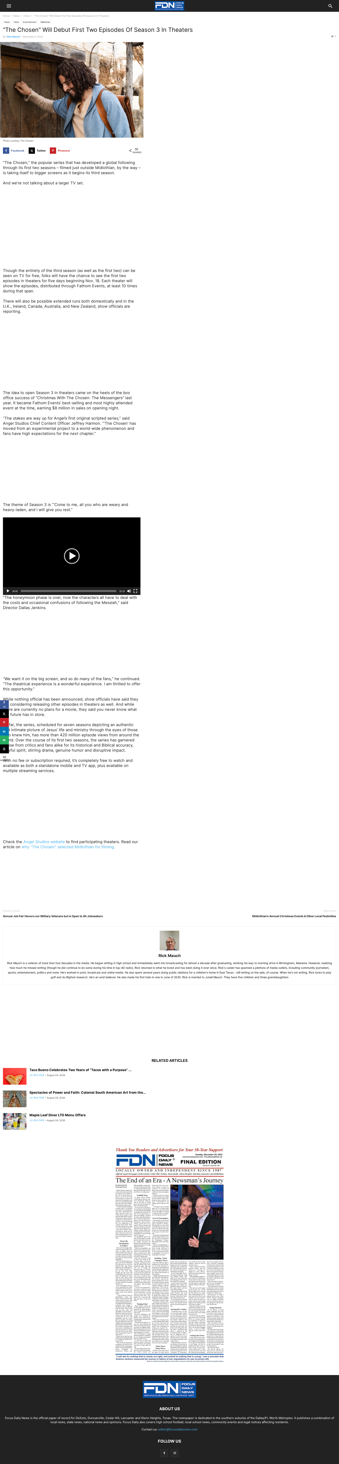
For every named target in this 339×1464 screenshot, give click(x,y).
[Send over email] (4, 740)
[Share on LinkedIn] (4, 731)
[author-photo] (169, 950)
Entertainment (29, 22)
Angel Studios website (44, 841)
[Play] (8, 591)
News (16, 15)
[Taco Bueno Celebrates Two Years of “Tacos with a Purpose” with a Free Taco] (14, 1076)
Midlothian (45, 22)
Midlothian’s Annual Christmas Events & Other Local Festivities (294, 916)
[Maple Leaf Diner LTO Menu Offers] (14, 1122)
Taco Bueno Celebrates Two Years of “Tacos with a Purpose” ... (80, 1070)
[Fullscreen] (135, 591)
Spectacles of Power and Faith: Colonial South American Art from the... (87, 1092)
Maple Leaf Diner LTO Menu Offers (57, 1115)
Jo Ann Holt (36, 1075)
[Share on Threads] (4, 749)
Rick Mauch (13, 36)
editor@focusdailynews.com (177, 1429)
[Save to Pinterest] (4, 722)
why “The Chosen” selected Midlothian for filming (68, 847)
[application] (71, 556)
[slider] (68, 591)
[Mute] (129, 591)
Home (6, 15)
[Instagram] (175, 1453)
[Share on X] (4, 713)
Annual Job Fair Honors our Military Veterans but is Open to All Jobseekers (53, 916)
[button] (72, 556)
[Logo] (169, 1397)
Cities (27, 15)
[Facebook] (164, 1453)
